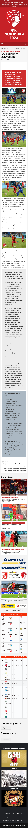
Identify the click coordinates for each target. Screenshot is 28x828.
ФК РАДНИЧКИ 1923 (14, 34)
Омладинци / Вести (18, 2)
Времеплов (21, 0)
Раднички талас (14, 0)
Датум (3, 614)
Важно (2, 51)
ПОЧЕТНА (7, 813)
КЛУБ (13, 813)
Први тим (17, 51)
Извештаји (11, 51)
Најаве (15, 549)
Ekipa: (6, 656)
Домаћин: (10, 614)
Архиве (3, 736)
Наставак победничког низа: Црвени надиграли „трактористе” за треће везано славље (13, 526)
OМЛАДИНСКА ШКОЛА (10, 817)
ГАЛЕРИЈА (6, 820)
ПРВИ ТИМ (19, 813)
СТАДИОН (13, 820)
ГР (26, 656)
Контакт (14, 6)
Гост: (21, 614)
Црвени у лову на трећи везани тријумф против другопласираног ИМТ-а (12, 551)
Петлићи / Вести (23, 4)
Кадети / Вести (5, 4)
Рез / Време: (16, 614)
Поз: (2, 656)
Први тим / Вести (9, 2)
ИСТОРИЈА (20, 817)
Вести (6, 51)
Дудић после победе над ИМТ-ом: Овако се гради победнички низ (13, 500)
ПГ (23, 656)
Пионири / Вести (14, 4)
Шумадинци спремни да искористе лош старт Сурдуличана (14, 463)
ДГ (21, 656)
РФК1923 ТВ (7, 0)
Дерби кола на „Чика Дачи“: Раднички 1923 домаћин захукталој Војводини (15, 468)
